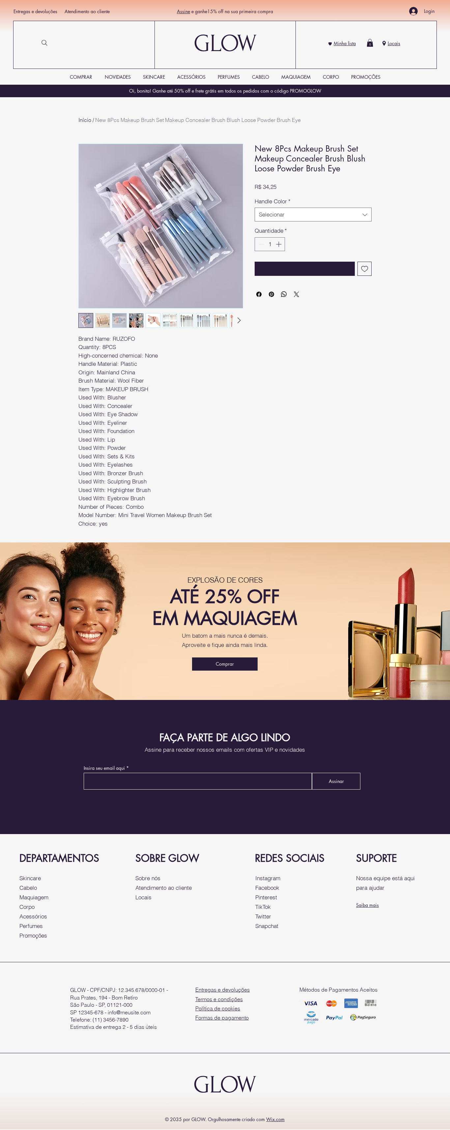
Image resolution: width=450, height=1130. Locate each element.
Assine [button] (183, 11)
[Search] (44, 43)
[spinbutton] (270, 244)
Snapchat (266, 925)
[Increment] (279, 244)
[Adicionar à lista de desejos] (364, 269)
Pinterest (266, 897)
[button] (370, 43)
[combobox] (313, 214)
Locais (394, 43)
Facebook (267, 887)
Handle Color (273, 201)
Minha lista (345, 43)
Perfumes (31, 925)
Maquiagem (33, 897)
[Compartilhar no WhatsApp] (284, 294)
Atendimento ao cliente (87, 11)
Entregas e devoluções (35, 11)
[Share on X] (296, 294)
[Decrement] (261, 244)
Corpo (27, 906)
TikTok (263, 906)
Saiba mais (367, 905)
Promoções (33, 935)
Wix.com (275, 1119)
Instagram (267, 878)
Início (84, 120)
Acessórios (33, 916)
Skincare (30, 878)
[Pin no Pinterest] (271, 294)
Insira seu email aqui (104, 768)
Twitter (263, 916)
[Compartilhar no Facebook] (259, 294)
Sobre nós (147, 878)
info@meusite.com (129, 1012)
